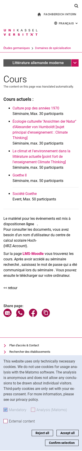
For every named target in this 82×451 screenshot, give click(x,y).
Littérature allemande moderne (38, 63)
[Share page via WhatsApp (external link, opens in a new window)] (20, 316)
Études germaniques (16, 48)
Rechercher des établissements (29, 351)
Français (69, 23)
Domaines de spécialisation (53, 48)
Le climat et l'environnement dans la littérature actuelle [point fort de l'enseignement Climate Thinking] (41, 156)
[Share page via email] (7, 316)
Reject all (42, 433)
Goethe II (20, 175)
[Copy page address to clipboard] (46, 316)
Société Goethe (25, 194)
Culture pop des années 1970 (36, 108)
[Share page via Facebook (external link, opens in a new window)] (33, 316)
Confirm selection (62, 443)
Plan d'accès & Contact (24, 345)
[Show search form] (76, 5)
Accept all (67, 433)
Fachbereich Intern (60, 14)
